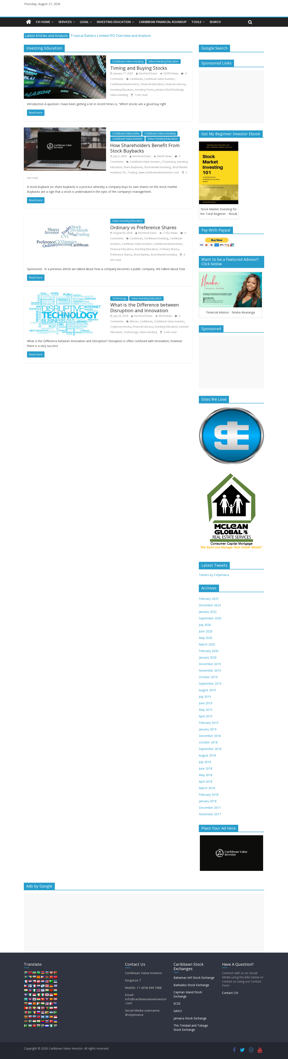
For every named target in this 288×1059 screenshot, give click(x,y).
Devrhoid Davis (148, 73)
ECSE (177, 1003)
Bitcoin (134, 321)
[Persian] (51, 1008)
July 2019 (205, 697)
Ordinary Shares (169, 249)
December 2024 (210, 605)
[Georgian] (47, 986)
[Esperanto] (51, 981)
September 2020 (210, 618)
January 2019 (208, 729)
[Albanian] (30, 972)
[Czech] (34, 981)
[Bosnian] (30, 977)
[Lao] (47, 999)
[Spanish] (51, 1017)
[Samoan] (38, 1017)
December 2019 (210, 664)
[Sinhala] (26, 1017)
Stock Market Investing (157, 167)
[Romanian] (34, 1012)
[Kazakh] (26, 999)
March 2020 (207, 644)
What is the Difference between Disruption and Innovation (144, 307)
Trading (132, 172)
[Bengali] (26, 977)
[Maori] (55, 1003)
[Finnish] (30, 986)
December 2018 (210, 736)
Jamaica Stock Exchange (169, 89)
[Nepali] (38, 1008)
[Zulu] (55, 1025)
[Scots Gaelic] (42, 1017)
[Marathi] (26, 1008)
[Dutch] (42, 981)
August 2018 (207, 755)
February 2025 (208, 599)
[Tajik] (34, 1021)
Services (65, 22)
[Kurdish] (38, 999)
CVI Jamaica (168, 161)
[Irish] (38, 994)
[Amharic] (34, 972)
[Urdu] (26, 1025)
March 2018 (207, 788)
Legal (84, 22)
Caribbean (136, 79)
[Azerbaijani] (47, 972)
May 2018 (205, 775)
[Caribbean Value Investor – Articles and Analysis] (28, 22)
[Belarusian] (55, 972)
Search (215, 22)
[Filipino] (26, 986)
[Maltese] (51, 1003)
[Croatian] (30, 981)
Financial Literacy (175, 84)
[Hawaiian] (38, 990)
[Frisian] (38, 986)
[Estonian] (55, 981)
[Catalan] (38, 977)
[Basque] (51, 972)
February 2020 (208, 651)
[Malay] (47, 1003)
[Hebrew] (42, 990)
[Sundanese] (55, 1017)
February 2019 (208, 723)
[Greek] (55, 986)
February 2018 (208, 795)
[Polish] (55, 1008)
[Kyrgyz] (42, 999)
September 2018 (210, 749)
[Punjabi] (30, 1012)
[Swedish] (30, 1021)
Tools (196, 22)
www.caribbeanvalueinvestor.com (159, 172)
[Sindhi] (55, 1012)
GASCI (178, 1011)
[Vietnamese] (34, 1025)
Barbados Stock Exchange (191, 985)
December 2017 (210, 808)
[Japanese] (47, 994)
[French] (34, 986)
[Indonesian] (34, 994)
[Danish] (38, 981)
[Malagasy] (38, 1003)
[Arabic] (38, 972)
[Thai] (47, 1021)
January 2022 (208, 612)
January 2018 (208, 801)
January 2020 (208, 657)
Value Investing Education (163, 61)
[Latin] (51, 999)
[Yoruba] (51, 1025)
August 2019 (207, 690)
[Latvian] (55, 999)
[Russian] (38, 1012)
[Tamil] (38, 1021)
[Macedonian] (34, 1003)
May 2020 (205, 638)
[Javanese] (51, 994)
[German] (51, 986)
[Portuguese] (26, 1012)
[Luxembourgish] (30, 1003)
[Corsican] (26, 981)
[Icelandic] (26, 994)
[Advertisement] (231, 96)
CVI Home (43, 22)
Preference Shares (121, 254)
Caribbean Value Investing (127, 61)
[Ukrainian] (55, 1021)
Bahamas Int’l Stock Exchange (194, 978)
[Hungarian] (55, 990)
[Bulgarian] (34, 977)
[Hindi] (47, 990)
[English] (47, 981)
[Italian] (42, 994)
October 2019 (208, 677)
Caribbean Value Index (125, 133)
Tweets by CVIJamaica (214, 575)
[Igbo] (30, 994)
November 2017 (210, 814)
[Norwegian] (42, 1008)
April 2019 (205, 716)
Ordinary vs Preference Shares (143, 227)
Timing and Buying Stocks (138, 68)
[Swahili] (26, 1021)
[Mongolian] (30, 1008)
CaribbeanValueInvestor (124, 84)
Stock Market (141, 254)
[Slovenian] (34, 1017)
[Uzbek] (30, 1025)
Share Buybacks (133, 167)
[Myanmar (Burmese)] (34, 1008)
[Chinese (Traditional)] (55, 977)
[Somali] (47, 1017)
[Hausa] (34, 990)
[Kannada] (55, 994)
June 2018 (205, 768)
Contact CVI (230, 993)
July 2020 (205, 625)
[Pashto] (47, 1008)
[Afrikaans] (26, 972)
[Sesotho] (51, 1012)
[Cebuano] (42, 977)
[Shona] (47, 1012)
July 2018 (205, 762)
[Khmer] (30, 999)
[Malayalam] (42, 1003)
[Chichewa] (47, 977)
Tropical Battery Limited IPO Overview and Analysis (110, 35)
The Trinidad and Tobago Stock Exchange (191, 1027)
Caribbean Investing (156, 238)
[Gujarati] (26, 990)
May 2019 (205, 710)
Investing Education (114, 22)
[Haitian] (30, 990)
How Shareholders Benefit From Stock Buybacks (145, 148)
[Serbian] (42, 1012)
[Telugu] (42, 1021)
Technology (119, 298)
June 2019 (205, 703)
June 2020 (205, 631)
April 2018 (205, 781)
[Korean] (34, 999)
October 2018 (208, 742)
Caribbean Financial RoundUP (162, 22)
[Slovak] (30, 1017)
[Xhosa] (42, 1025)
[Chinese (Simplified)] (51, 977)
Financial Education (152, 84)
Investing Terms (144, 89)
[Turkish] (51, 1021)
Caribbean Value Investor (159, 79)
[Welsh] (38, 1025)
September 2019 (210, 683)
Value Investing (119, 95)
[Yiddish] (47, 1025)
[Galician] (42, 986)
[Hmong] (51, 990)
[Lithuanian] (26, 1003)
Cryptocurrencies (120, 326)
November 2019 (210, 670)
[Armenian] (42, 972)
